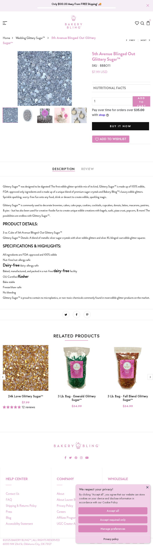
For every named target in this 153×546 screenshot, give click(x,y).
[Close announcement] (148, 5)
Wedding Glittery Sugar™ (31, 38)
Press (9, 511)
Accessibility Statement (19, 523)
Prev (132, 40)
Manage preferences (113, 529)
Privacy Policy (65, 505)
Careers (61, 511)
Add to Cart (141, 101)
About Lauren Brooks (69, 500)
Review (87, 169)
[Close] (147, 487)
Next (144, 40)
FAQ (9, 500)
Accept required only (113, 520)
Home (6, 38)
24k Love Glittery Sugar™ (25, 396)
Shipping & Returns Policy (21, 505)
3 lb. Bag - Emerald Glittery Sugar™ (77, 398)
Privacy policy (111, 539)
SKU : (95, 65)
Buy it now (120, 126)
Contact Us (12, 494)
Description (63, 169)
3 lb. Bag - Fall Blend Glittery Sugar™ (128, 398)
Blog (8, 517)
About (60, 494)
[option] (45, 78)
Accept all (113, 511)
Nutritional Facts (109, 88)
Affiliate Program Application (74, 517)
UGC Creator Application (72, 523)
